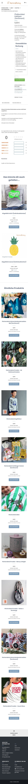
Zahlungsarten (5, 755)
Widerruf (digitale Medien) (7, 752)
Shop (11, 8)
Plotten (17, 8)
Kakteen (24, 89)
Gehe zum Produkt (14, 226)
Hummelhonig (4, 8)
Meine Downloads (6, 768)
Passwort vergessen (6, 772)
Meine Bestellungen (6, 766)
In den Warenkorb (19, 79)
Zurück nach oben (14, 734)
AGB (16, 745)
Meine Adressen (5, 770)
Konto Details (5, 764)
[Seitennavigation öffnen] (3, 2)
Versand (15, 221)
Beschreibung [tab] (6, 102)
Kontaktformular (18, 766)
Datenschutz (17, 747)
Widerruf (4, 750)
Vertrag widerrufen (6, 757)
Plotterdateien (5, 9)
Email (16, 764)
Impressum (17, 749)
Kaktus (16, 91)
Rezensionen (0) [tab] (17, 102)
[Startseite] (14, 2)
